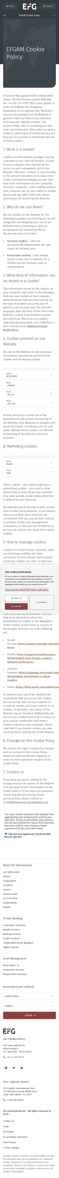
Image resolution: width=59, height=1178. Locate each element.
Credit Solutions (11, 938)
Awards (7, 907)
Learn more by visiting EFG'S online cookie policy (27, 590)
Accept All (16, 606)
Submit (28, 1015)
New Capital (9, 965)
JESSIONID (11, 375)
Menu (11, 6)
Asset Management (14, 958)
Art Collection (10, 898)
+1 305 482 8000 (15, 1100)
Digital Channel (11, 947)
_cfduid (10, 384)
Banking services (12, 934)
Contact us (8, 1121)
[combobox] (29, 996)
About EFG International (17, 865)
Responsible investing (14, 974)
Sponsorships (10, 894)
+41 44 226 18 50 (15, 1057)
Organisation (9, 881)
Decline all (16, 598)
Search (50, 6)
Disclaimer (8, 1131)
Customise (42, 602)
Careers (7, 889)
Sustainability (10, 902)
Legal (6, 1126)
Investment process (13, 969)
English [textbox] (9, 1006)
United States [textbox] (12, 996)
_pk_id (10, 393)
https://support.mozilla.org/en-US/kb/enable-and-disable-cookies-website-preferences (31, 658)
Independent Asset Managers (18, 943)
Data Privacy (9, 1142)
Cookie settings (11, 1147)
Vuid (8, 471)
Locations (8, 885)
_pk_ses (11, 402)
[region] (29, 589)
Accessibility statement (15, 1137)
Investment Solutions (14, 925)
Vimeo (9, 462)
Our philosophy (11, 872)
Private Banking (12, 918)
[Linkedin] (6, 1068)
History (7, 876)
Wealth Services (11, 929)
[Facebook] (21, 1068)
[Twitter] (14, 1068)
